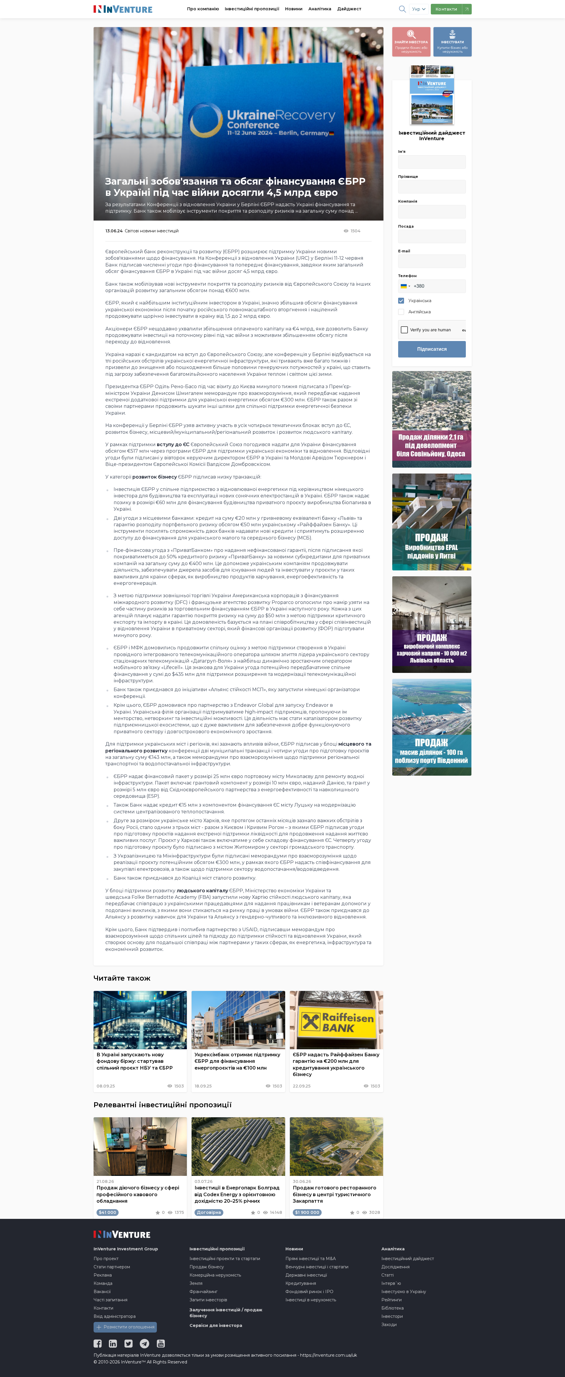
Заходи (389, 1324)
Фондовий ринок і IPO (309, 1291)
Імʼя (402, 151)
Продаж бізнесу (207, 1267)
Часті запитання (110, 1299)
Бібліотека (392, 1308)
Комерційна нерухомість (215, 1275)
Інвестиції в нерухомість (310, 1299)
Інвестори (392, 1316)
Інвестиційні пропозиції (252, 8)
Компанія (407, 201)
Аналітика (319, 8)
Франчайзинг (203, 1291)
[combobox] (405, 286)
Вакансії (102, 1291)
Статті (387, 1275)
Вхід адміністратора (115, 1316)
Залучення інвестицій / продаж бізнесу (226, 1312)
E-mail (404, 251)
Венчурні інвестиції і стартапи (316, 1267)
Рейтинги (391, 1299)
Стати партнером (112, 1267)
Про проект (106, 1258)
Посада (406, 226)
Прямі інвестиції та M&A (310, 1258)
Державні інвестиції (306, 1275)
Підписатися (432, 349)
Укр (416, 9)
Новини (294, 8)
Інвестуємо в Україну (403, 1291)
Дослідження (395, 1267)
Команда (103, 1283)
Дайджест (349, 8)
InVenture (126, 1249)
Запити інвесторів (208, 1299)
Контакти (103, 1308)
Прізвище (408, 176)
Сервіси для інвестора (216, 1325)
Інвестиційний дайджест (407, 1258)
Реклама (103, 1275)
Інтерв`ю (391, 1283)
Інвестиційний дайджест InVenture (432, 135)
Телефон (407, 276)
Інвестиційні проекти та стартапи (225, 1258)
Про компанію (203, 8)
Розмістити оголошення (129, 1327)
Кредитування (300, 1283)
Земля (196, 1283)
